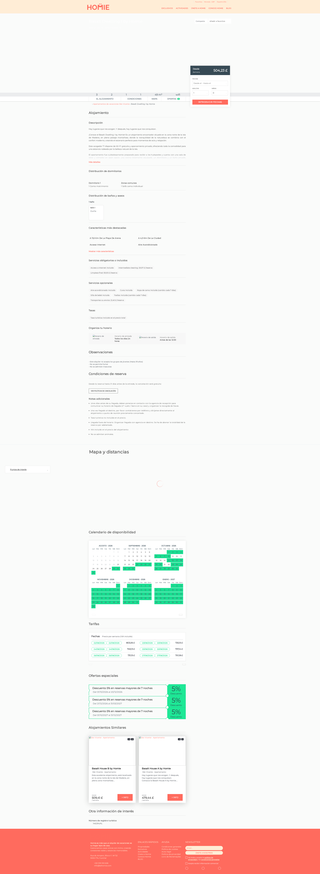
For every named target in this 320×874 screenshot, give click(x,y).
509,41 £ (97, 798)
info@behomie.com (102, 866)
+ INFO (125, 797)
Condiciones (134, 99)
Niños (214, 88)
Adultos (195, 88)
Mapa (154, 99)
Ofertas (173, 99)
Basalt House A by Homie (156, 768)
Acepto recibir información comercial (203, 863)
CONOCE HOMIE (215, 8)
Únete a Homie (144, 854)
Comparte (200, 21)
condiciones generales (210, 860)
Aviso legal (166, 852)
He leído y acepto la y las (203, 859)
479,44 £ (148, 798)
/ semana (95, 800)
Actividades (143, 852)
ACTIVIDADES (182, 8)
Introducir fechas (210, 102)
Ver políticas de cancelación (103, 391)
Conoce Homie (144, 857)
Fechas (195, 79)
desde (196, 69)
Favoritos (198, 2)
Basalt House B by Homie (106, 768)
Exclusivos (142, 849)
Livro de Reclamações (171, 857)
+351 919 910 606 (101, 863)
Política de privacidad (171, 854)
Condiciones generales (171, 847)
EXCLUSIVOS (167, 8)
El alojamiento (105, 99)
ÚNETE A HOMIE (198, 8)
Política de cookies (170, 849)
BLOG (228, 8)
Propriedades (144, 847)
